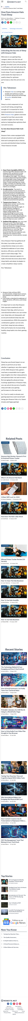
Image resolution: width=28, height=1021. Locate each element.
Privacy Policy (7, 1012)
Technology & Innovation (15, 28)
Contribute (20, 1009)
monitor (9, 97)
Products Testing (9, 1009)
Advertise (5, 1011)
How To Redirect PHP (15, 903)
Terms (23, 1011)
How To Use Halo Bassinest (10, 620)
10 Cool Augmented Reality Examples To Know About (16, 880)
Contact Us (15, 1011)
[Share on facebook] (2, 22)
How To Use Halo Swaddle (10, 600)
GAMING (4, 28)
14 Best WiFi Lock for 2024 (10, 497)
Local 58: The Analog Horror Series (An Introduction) (16, 910)
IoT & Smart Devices (7, 32)
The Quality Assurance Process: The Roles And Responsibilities (9, 937)
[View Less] (19, 22)
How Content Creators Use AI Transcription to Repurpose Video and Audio (14, 821)
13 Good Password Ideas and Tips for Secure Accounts (11, 944)
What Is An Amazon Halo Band (11, 478)
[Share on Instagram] (8, 408)
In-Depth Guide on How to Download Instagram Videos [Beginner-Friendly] (11, 940)
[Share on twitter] (5, 22)
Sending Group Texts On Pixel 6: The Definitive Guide (17, 888)
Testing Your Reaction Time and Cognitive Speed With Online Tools (11, 934)
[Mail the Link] (17, 22)
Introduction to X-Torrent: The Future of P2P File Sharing (17, 895)
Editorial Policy (9, 1008)
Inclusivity (19, 1008)
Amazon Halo (9, 114)
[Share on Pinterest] (8, 22)
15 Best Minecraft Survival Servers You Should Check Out (10, 947)
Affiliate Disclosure (19, 1012)
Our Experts (18, 1006)
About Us (9, 1006)
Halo (12, 91)
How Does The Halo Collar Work (12, 516)
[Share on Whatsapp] (11, 22)
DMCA (14, 1014)
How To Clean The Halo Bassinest (12, 581)
